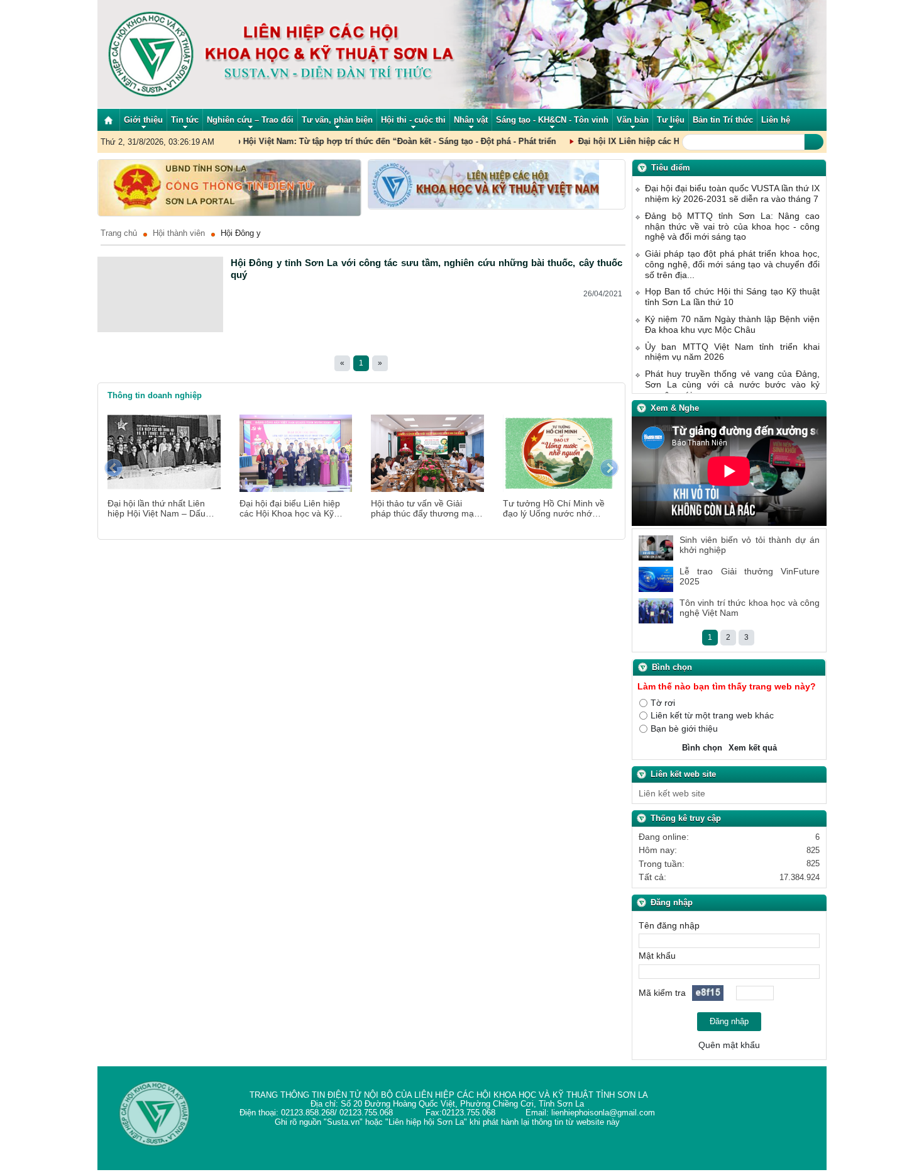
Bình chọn (702, 747)
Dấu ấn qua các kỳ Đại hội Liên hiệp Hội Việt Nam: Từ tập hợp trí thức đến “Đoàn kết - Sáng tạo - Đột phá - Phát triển (297, 141)
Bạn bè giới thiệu (684, 728)
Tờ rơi (663, 702)
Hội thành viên (179, 233)
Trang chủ (119, 233)
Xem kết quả (753, 747)
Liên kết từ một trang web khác (712, 715)
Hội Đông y (241, 233)
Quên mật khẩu (729, 1044)
